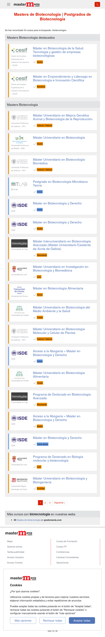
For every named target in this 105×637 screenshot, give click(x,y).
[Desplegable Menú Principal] (8, 4)
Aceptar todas (81, 620)
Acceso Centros (15, 562)
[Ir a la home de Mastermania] (26, 4)
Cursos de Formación (66, 541)
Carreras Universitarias (67, 557)
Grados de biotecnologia (28, 519)
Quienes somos (14, 546)
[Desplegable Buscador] (97, 4)
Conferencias (62, 551)
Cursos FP (61, 546)
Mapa (10, 541)
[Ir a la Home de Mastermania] (52, 533)
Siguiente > (59, 502)
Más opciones (23, 620)
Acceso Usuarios (15, 557)
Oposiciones (62, 562)
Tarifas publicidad (15, 551)
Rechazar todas (52, 620)
